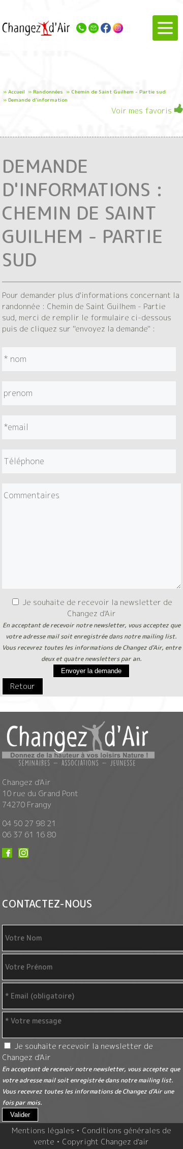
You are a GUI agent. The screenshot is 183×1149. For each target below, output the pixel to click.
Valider (20, 1114)
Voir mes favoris (142, 110)
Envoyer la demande (91, 671)
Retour (22, 686)
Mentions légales (43, 1130)
